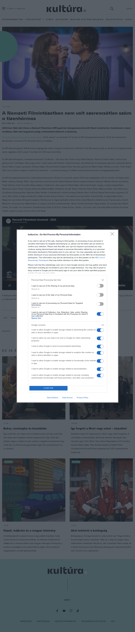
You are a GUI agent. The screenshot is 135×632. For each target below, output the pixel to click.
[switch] (100, 286)
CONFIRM (48, 388)
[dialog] (67, 316)
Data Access (67, 397)
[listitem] (67, 280)
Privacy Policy (82, 397)
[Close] (113, 234)
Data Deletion (52, 397)
